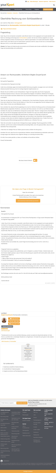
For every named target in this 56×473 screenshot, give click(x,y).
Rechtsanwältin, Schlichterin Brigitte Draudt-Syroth (25, 25)
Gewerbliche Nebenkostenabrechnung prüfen (16, 413)
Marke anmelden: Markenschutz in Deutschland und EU (5, 434)
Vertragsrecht (18, 23)
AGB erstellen (4, 427)
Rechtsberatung (6, 9)
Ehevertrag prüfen (16, 433)
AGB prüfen (3, 430)
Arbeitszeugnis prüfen (5, 441)
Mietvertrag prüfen (5, 448)
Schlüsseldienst (23, 38)
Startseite (9, 13)
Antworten (15, 13)
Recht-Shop (28, 9)
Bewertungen (25, 414)
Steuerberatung (18, 9)
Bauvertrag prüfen (5, 416)
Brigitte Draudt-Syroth (7, 315)
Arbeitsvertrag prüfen (5, 438)
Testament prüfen (15, 431)
